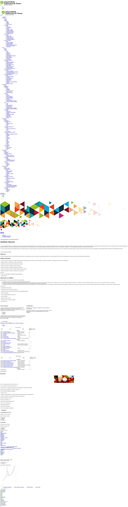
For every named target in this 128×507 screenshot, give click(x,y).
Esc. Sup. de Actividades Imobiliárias (12, 71)
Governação (6, 25)
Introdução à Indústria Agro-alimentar (9, 332)
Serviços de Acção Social (10, 45)
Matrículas (8, 80)
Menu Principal (2, 194)
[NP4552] (2, 450)
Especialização (8, 59)
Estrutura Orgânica (30, 487)
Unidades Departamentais (10, 39)
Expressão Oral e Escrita (7, 342)
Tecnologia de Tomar (9, 38)
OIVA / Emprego (9, 116)
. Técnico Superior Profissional (13, 239)
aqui (31, 308)
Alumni (7, 117)
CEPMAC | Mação (9, 67)
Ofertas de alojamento (9, 181)
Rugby (7, 174)
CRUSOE (8, 164)
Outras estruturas (7, 145)
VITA (7, 143)
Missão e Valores (9, 24)
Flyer (2, 232)
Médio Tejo (8, 189)
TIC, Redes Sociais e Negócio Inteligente (9, 338)
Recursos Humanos (9, 97)
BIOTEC (7, 134)
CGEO (7, 129)
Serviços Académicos (9, 43)
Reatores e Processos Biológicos (8, 351)
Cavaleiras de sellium (9, 173)
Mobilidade (6, 157)
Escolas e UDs (6, 34)
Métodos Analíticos (6, 348)
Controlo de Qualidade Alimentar (8, 362)
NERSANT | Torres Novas (10, 68)
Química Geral (5, 336)
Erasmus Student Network (10, 156)
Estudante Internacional (8, 153)
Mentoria (7, 113)
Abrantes (7, 190)
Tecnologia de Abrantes (10, 37)
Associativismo (6, 182)
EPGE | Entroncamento (10, 66)
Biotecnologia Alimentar (7, 361)
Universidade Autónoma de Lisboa (11, 73)
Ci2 (7, 130)
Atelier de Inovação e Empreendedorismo (9, 360)
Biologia (4, 341)
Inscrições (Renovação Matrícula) (11, 81)
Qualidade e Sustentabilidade (11, 112)
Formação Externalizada (8, 60)
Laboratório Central (7, 121)
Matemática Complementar (7, 347)
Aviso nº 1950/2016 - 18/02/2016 (18, 323)
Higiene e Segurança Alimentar (8, 363)
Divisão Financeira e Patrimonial (11, 44)
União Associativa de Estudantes (11, 185)
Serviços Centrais (9, 96)
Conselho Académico (9, 30)
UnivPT (3, 17)
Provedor (7, 89)
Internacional (4, 150)
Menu (5, 18)
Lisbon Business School (10, 72)
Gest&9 (7, 144)
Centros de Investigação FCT (9, 126)
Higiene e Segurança (6, 343)
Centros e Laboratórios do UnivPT (9, 132)
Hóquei (7, 175)
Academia (8, 148)
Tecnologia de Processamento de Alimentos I (10, 352)
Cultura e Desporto (9, 170)
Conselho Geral (8, 27)
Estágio (4, 369)
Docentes (5, 93)
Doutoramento (8, 54)
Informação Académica (8, 74)
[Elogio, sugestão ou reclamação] (3, 445)
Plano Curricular (5, 321)
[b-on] (1, 454)
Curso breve (8, 58)
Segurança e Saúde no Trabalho (11, 100)
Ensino (3, 47)
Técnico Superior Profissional (11, 55)
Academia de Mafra (9, 62)
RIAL (7, 165)
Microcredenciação (9, 57)
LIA (7, 125)
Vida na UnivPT (5, 166)
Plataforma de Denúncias (7, 487)
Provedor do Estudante (10, 31)
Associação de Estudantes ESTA (11, 186)
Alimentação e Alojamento (8, 176)
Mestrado (7, 53)
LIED (7, 140)
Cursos (5, 50)
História (5, 20)
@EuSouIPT (6, 109)
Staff (5, 102)
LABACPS (8, 138)
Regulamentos (8, 79)
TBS (7, 149)
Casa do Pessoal (9, 99)
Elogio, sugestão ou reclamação (19, 487)
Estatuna (7, 172)
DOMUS (7, 137)
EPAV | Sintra (8, 65)
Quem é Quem (37, 487)
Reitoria (7, 28)
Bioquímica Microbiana (7, 331)
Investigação (4, 118)
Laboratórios (8, 46)
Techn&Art (8, 131)
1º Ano (3, 324)
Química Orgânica (6, 337)
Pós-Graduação (8, 56)
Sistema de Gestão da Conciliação (11, 101)
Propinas (7, 82)
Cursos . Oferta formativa (4, 239)
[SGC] (1, 451)
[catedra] (1, 453)
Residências (8, 180)
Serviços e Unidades (7, 40)
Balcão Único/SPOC (9, 83)
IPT (1, 15)
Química (4, 349)
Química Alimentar (6, 350)
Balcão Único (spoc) (9, 92)
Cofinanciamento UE (9, 33)
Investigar (8, 98)
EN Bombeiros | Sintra (10, 64)
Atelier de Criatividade (6, 340)
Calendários (8, 77)
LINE (7, 141)
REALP (5, 161)
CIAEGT (7, 135)
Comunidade (4, 84)
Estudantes (6, 87)
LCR (7, 139)
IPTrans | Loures (9, 63)
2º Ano (3, 325)
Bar (7, 179)
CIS (7, 136)
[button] (0, 506)
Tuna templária (8, 171)
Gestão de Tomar (9, 36)
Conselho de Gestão (9, 29)
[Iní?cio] (10, 5)
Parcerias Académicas (7, 69)
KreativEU (6, 152)
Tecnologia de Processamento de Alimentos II (10, 367)
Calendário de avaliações (6, 236)
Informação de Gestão (9, 32)
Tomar (7, 191)
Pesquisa (3, 193)
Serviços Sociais (9, 91)
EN (1, 193)
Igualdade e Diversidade (10, 114)
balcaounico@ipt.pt (40, 311)
